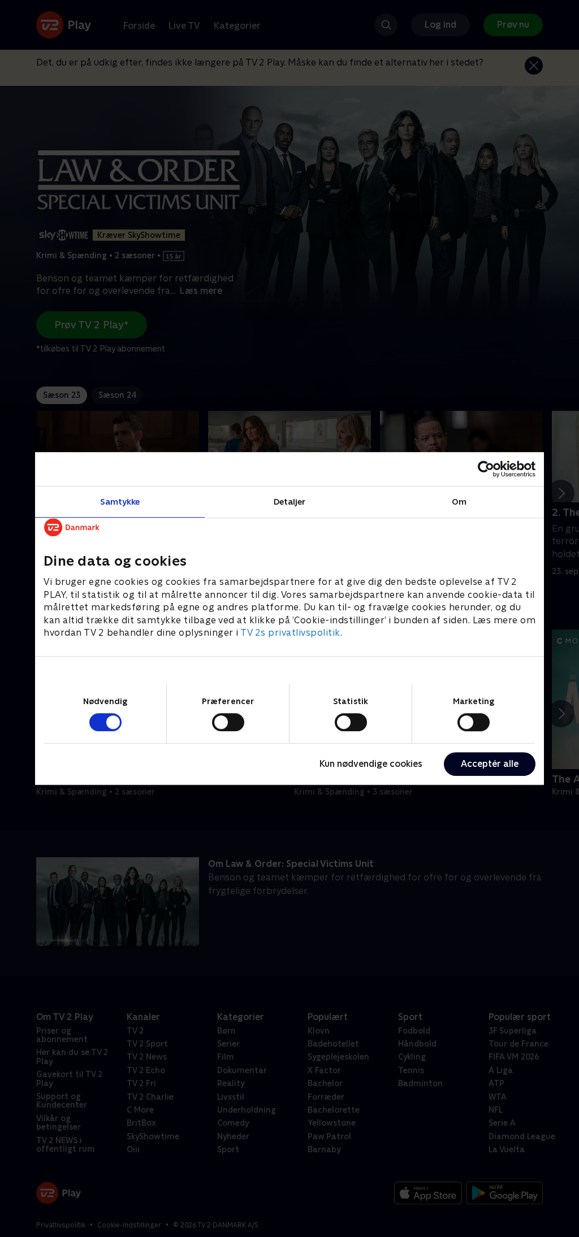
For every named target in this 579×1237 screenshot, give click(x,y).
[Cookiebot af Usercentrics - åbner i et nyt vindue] (486, 469)
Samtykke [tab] (120, 501)
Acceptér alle (489, 763)
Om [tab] (459, 501)
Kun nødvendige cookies (370, 763)
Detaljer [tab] (290, 501)
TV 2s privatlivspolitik (290, 632)
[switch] (228, 722)
